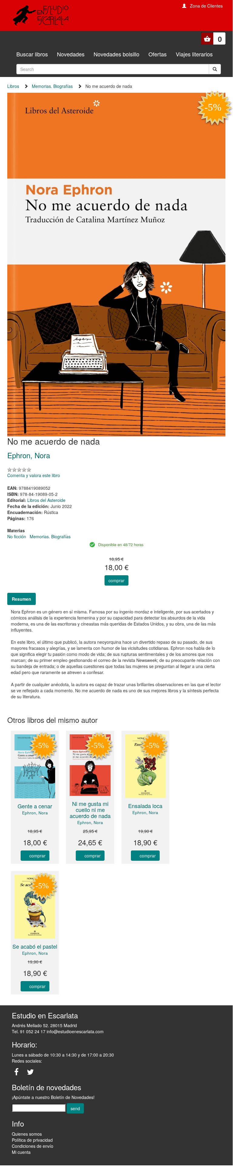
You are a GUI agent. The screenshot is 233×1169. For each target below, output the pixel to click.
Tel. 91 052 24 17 (28, 1031)
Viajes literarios (194, 54)
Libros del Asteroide (46, 500)
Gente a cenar (35, 806)
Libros (13, 86)
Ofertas (157, 54)
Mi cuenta (21, 1152)
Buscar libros (32, 54)
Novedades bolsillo (116, 54)
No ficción (16, 536)
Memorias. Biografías (52, 86)
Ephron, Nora (35, 813)
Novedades (71, 54)
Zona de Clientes (206, 6)
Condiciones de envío (32, 1146)
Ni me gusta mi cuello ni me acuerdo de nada (90, 810)
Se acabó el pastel (34, 946)
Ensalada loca (145, 806)
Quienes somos (27, 1134)
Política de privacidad (32, 1140)
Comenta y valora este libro (33, 475)
